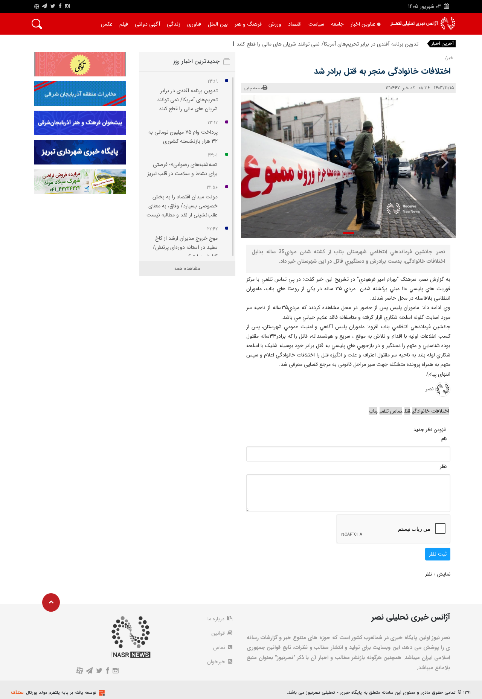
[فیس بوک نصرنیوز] (60, 6)
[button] (348, 233)
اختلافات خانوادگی (430, 411)
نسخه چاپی (253, 88)
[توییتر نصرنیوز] (53, 6)
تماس (220, 647)
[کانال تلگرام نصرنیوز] (44, 6)
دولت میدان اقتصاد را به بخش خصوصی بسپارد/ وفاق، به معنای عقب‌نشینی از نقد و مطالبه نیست (182, 206)
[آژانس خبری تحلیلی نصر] (423, 23)
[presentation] (439, 161)
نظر (443, 467)
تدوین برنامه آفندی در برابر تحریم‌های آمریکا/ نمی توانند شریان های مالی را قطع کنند (327, 44)
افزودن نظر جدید (430, 430)
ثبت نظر (438, 554)
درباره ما (216, 619)
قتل (407, 411)
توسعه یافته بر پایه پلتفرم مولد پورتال (61, 692)
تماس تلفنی (391, 411)
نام (444, 439)
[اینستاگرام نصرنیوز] (67, 6)
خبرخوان (217, 662)
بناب (373, 411)
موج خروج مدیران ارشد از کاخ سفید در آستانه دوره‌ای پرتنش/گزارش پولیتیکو (185, 247)
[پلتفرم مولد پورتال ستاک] (101, 693)
